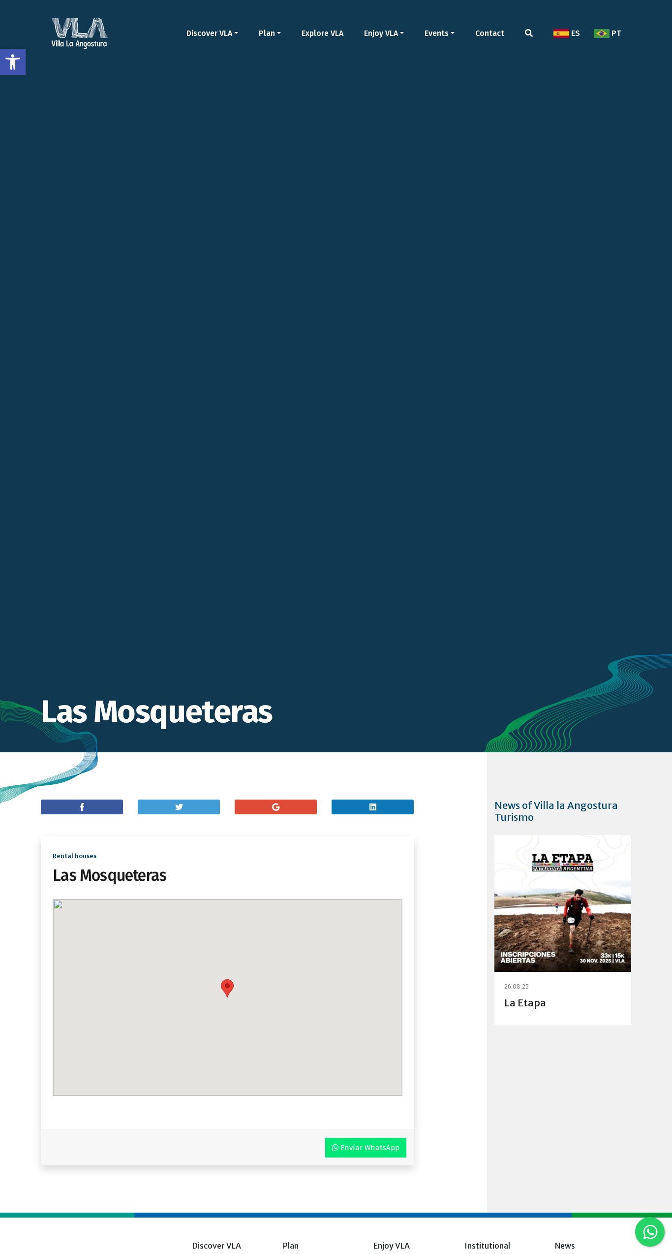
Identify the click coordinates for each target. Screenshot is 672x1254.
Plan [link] (267, 33)
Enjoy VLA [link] (381, 33)
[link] (13, 62)
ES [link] (574, 33)
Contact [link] (489, 33)
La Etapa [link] (525, 1003)
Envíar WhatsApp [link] (368, 1147)
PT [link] (615, 33)
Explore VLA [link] (322, 33)
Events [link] (437, 33)
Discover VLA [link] (209, 33)
